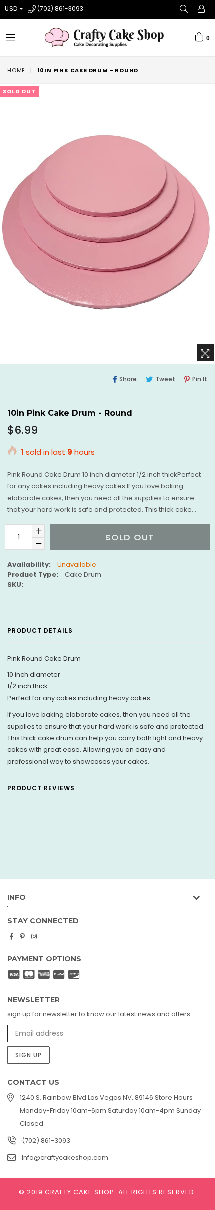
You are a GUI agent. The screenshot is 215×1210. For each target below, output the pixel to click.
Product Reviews (41, 788)
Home (17, 70)
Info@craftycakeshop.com (65, 1157)
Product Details (40, 630)
